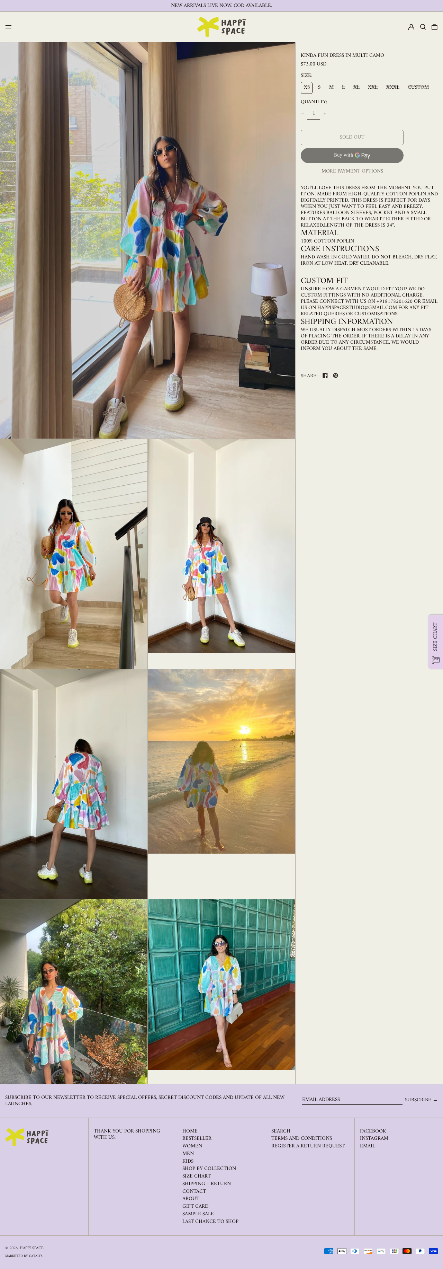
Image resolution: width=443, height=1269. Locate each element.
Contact (194, 1191)
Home (190, 1131)
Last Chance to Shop (210, 1221)
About (190, 1199)
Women (192, 1146)
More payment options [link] (352, 171)
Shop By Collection (209, 1168)
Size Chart (196, 1176)
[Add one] (324, 113)
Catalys (36, 1256)
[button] (423, 27)
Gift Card (195, 1206)
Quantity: (314, 102)
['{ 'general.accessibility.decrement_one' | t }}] (302, 113)
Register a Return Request (308, 1146)
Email (367, 1146)
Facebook (373, 1131)
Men (188, 1153)
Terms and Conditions (301, 1138)
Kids (187, 1161)
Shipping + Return (206, 1184)
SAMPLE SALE (198, 1214)
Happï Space (32, 1248)
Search (280, 1131)
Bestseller (196, 1138)
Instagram (374, 1139)
